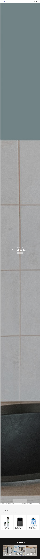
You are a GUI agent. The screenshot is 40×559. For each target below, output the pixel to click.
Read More (19, 253)
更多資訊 (10, 516)
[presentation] (19, 532)
